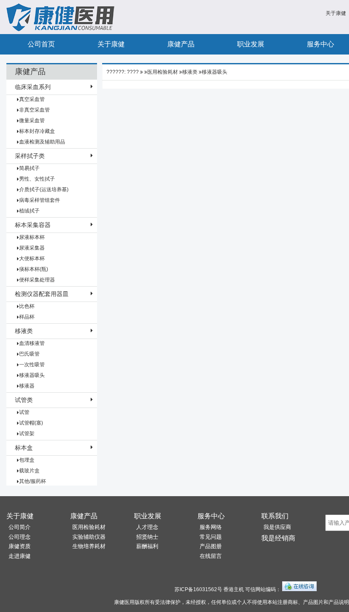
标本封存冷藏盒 (37, 131)
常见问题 (211, 537)
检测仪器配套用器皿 (42, 293)
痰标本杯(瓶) (33, 269)
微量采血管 (32, 121)
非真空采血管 (34, 110)
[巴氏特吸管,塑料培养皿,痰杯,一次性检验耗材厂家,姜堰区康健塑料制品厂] (61, 29)
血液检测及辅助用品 (42, 142)
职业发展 (250, 44)
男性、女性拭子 (37, 179)
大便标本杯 (32, 258)
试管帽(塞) (31, 423)
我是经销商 (278, 538)
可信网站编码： (263, 589)
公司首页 (41, 44)
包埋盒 (26, 460)
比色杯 (26, 306)
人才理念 (147, 527)
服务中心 (211, 516)
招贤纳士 (147, 537)
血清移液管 (32, 343)
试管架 (26, 434)
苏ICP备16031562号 (198, 589)
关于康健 (336, 13)
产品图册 (211, 546)
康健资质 (20, 546)
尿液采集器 (32, 248)
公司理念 (20, 537)
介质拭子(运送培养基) (44, 190)
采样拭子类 (30, 155)
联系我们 (275, 516)
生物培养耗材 (89, 546)
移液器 (26, 386)
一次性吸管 (32, 365)
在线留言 (211, 556)
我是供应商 (277, 527)
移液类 (24, 331)
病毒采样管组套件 (39, 200)
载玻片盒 (29, 471)
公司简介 (20, 527)
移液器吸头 (32, 375)
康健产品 (181, 44)
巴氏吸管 (29, 354)
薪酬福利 (147, 546)
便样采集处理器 (37, 280)
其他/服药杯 (32, 481)
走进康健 (20, 556)
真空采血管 (32, 99)
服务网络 (211, 527)
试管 (24, 412)
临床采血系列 (33, 86)
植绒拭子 (29, 211)
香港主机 (233, 589)
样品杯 (26, 317)
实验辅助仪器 (89, 537)
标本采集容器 (33, 224)
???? (133, 72)
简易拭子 (29, 168)
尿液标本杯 (32, 237)
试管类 (24, 400)
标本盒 (24, 447)
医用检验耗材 (162, 72)
